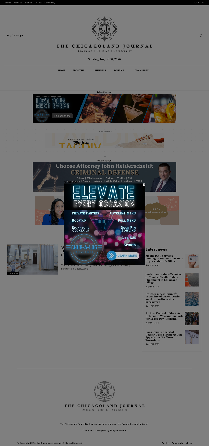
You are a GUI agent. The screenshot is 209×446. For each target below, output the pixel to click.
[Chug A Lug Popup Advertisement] (104, 264)
